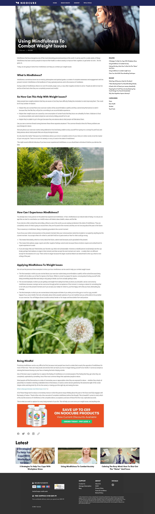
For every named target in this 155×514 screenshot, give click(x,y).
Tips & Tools (88, 3)
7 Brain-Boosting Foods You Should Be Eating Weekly (122, 84)
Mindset (76, 3)
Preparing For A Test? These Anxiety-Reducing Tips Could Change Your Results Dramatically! (122, 90)
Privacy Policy (99, 488)
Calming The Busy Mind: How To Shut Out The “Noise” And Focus (123, 67)
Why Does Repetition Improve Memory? (119, 93)
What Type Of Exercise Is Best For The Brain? (120, 81)
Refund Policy (99, 493)
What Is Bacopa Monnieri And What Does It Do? (31, 389)
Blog (80, 488)
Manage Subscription (85, 486)
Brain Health (65, 3)
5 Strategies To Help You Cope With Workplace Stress (123, 61)
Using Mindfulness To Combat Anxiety (119, 63)
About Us (98, 484)
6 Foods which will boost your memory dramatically (122, 86)
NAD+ (97, 486)
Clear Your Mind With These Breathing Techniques (122, 73)
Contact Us (82, 484)
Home (55, 3)
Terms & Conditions (100, 490)
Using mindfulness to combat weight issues (120, 71)
